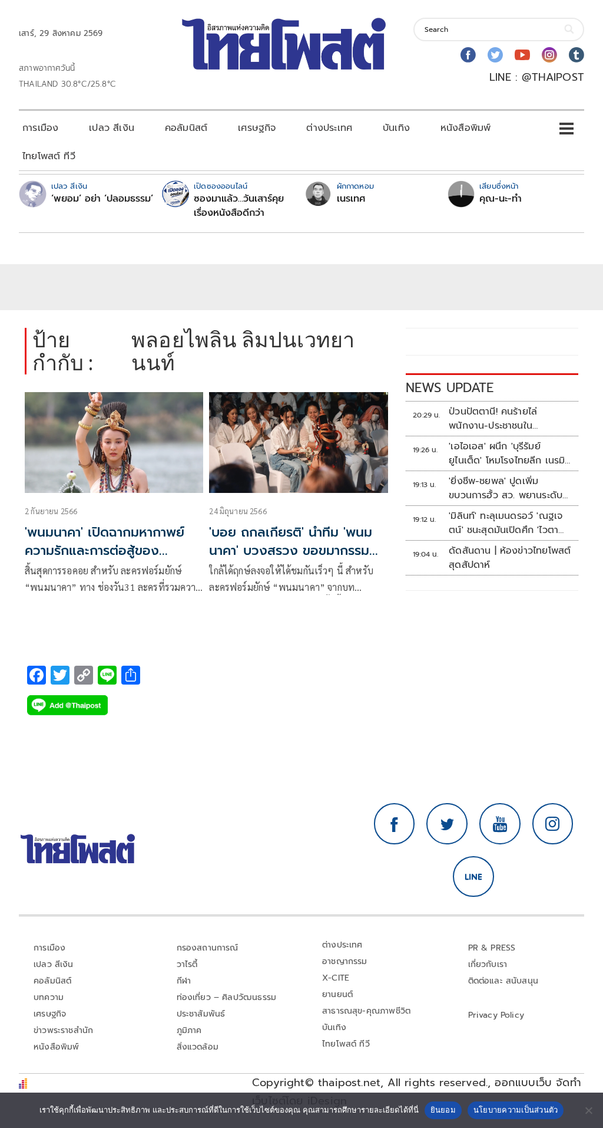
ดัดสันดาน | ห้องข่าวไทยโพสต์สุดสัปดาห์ (510, 558)
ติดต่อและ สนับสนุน (503, 981)
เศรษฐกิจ (257, 128)
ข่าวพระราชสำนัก (63, 1030)
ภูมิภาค (189, 1030)
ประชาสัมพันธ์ (201, 1014)
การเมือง (40, 128)
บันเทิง (396, 128)
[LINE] (473, 876)
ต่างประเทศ (329, 128)
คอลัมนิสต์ (186, 128)
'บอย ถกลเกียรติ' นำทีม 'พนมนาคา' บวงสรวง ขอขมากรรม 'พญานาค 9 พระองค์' (290, 550)
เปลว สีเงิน (111, 128)
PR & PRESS (492, 948)
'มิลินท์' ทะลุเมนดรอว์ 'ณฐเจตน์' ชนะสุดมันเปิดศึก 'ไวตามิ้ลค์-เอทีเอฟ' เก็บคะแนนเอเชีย (511, 523)
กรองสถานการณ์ (207, 948)
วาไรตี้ (187, 964)
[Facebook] (468, 55)
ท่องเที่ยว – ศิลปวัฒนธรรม (227, 997)
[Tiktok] (576, 55)
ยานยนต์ (337, 994)
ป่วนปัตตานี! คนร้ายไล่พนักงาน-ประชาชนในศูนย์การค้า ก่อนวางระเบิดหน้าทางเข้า (509, 418)
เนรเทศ (351, 199)
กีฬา (184, 981)
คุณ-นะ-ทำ (500, 199)
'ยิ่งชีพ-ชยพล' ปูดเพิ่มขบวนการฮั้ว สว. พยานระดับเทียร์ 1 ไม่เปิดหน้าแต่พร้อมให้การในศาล (505, 488)
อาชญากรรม (344, 961)
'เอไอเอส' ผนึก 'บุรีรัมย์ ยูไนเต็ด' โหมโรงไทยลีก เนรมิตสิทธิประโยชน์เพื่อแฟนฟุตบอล (510, 453)
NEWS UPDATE (450, 387)
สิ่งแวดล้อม (197, 1047)
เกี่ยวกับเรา (488, 964)
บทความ (49, 997)
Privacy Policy (496, 1015)
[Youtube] (522, 55)
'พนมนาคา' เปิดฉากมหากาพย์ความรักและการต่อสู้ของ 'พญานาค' (104, 550)
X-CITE (335, 978)
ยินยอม (443, 1109)
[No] (588, 1110)
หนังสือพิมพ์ (465, 128)
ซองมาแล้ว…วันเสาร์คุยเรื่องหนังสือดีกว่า (239, 206)
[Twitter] (495, 55)
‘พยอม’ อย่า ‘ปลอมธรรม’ (102, 199)
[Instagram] (549, 55)
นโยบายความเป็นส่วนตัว (515, 1109)
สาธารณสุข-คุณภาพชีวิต (366, 1011)
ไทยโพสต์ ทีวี (48, 156)
